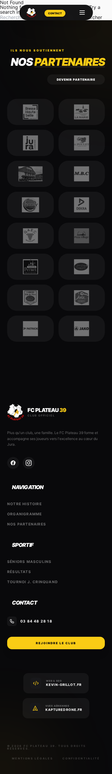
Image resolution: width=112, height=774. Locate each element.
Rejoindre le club (56, 643)
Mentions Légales (32, 758)
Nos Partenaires (26, 524)
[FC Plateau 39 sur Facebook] (13, 463)
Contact (55, 13)
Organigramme (24, 514)
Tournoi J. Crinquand (32, 582)
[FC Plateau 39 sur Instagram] (29, 463)
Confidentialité (81, 758)
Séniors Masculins (29, 561)
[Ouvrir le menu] (82, 12)
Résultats (19, 571)
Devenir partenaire (76, 79)
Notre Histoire (24, 504)
